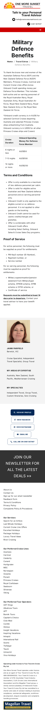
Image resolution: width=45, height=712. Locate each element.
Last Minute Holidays (12, 524)
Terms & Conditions (12, 502)
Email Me (24, 434)
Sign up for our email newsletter (17, 496)
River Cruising (9, 540)
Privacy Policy (9, 505)
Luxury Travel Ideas (12, 536)
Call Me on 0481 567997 (23, 442)
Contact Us (8, 493)
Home (10, 61)
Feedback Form (10, 499)
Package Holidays (11, 533)
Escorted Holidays (11, 530)
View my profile (23, 412)
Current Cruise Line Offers (15, 527)
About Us (7, 490)
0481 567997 (36, 24)
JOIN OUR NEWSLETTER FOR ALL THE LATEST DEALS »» (22, 466)
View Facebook (24, 420)
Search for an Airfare (12, 521)
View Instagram (23, 427)
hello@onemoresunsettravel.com (29, 19)
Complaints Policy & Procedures (17, 508)
